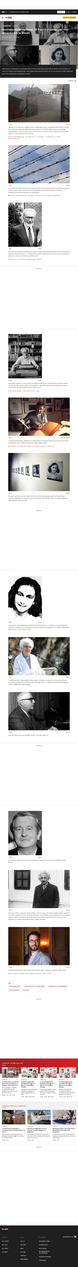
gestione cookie (44, 1241)
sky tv (22, 1241)
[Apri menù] (2, 18)
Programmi (24, 1259)
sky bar (22, 1252)
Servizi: (22, 1237)
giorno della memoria (58, 986)
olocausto (14, 990)
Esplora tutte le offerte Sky (19, 12)
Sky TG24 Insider (69, 17)
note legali (43, 1248)
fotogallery (15, 986)
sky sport (5, 1241)
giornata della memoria (34, 986)
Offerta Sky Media (45, 1256)
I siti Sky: (4, 1237)
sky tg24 (5, 1245)
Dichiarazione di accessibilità (44, 1252)
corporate (42, 1260)
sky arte (5, 1252)
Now (21, 1248)
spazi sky (23, 1255)
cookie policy (43, 1245)
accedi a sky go (68, 1237)
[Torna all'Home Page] (8, 18)
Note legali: (42, 1237)
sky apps (23, 1245)
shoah (25, 990)
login (74, 12)
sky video (5, 1248)
